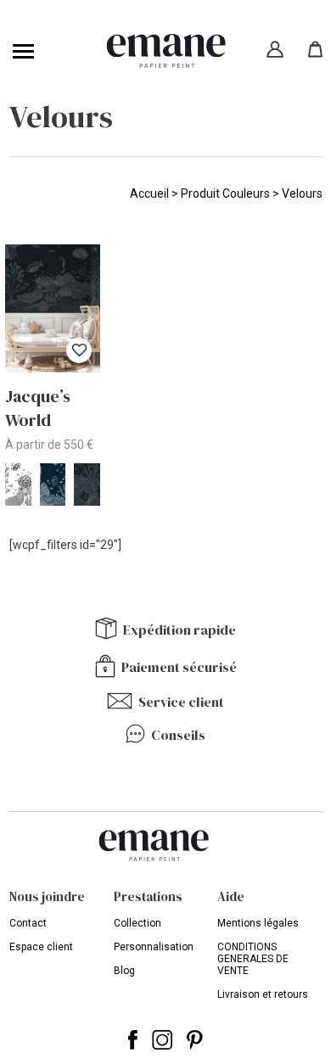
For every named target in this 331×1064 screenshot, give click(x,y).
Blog (124, 971)
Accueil (149, 193)
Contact (28, 923)
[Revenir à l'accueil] (166, 51)
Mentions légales (258, 923)
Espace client (41, 947)
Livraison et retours (262, 994)
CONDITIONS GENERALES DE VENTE (253, 959)
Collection (137, 923)
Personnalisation (154, 947)
